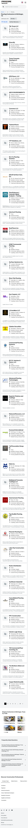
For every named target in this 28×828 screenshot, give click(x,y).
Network (4, 3)
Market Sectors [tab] (14, 781)
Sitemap (2, 822)
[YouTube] (12, 810)
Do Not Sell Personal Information (7, 820)
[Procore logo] (6, 1)
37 (20, 703)
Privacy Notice (3, 815)
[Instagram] (9, 810)
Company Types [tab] (5, 781)
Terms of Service (4, 817)
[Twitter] (6, 810)
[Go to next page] (23, 704)
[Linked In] (1, 810)
